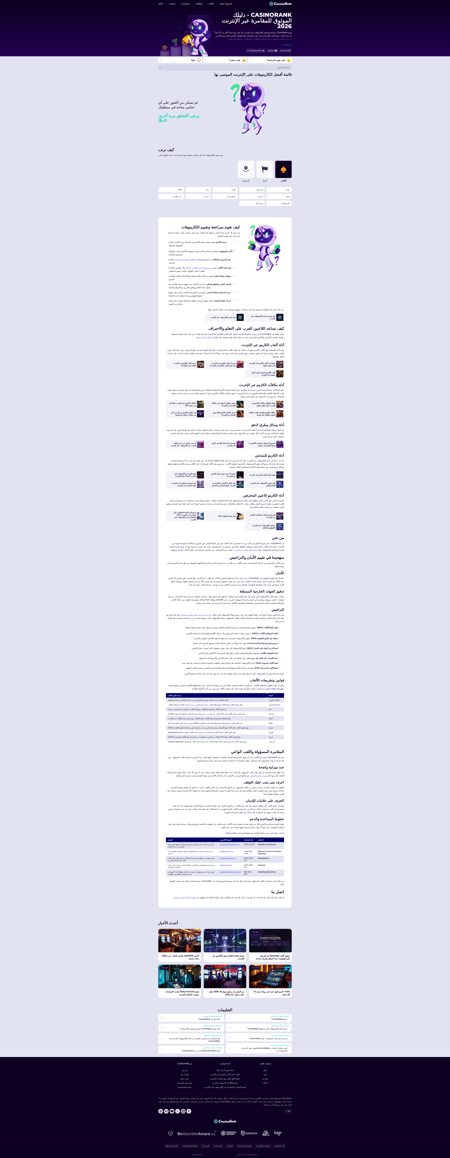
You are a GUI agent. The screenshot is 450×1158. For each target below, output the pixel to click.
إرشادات (172, 3)
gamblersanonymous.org (229, 844)
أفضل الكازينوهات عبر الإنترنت (245, 550)
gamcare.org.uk (226, 865)
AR (289, 1111)
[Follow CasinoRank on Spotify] (166, 1111)
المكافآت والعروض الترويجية (185, 259)
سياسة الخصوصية (185, 1087)
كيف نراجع (184, 1078)
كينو (265, 1074)
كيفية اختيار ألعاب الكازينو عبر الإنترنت (225, 1074)
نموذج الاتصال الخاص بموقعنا (185, 897)
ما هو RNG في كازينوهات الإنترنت (225, 1083)
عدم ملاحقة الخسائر (258, 775)
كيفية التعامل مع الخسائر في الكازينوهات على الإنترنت (225, 1087)
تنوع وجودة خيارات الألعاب (202, 268)
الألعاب (211, 3)
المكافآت (199, 3)
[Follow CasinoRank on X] (177, 1111)
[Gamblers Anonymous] (266, 1133)
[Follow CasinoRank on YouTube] (172, 1111)
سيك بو (265, 1078)
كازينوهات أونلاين (226, 3)
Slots (265, 1083)
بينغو (265, 1070)
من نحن (185, 1070)
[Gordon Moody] (228, 1133)
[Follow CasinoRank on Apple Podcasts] (160, 1111)
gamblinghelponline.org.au (230, 872)
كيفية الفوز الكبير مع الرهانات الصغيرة (225, 1078)
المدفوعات (185, 3)
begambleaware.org (228, 858)
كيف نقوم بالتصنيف (184, 1083)
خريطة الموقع (197, 1154)
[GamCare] (249, 1133)
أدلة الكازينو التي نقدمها (205, 337)
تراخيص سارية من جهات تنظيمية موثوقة (196, 615)
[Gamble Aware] (197, 1133)
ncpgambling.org (226, 851)
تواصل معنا (184, 1074)
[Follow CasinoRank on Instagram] (183, 1111)
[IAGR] (278, 1133)
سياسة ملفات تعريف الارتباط (247, 1154)
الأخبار (160, 3)
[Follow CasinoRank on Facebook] (188, 1111)
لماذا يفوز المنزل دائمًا (225, 1070)
